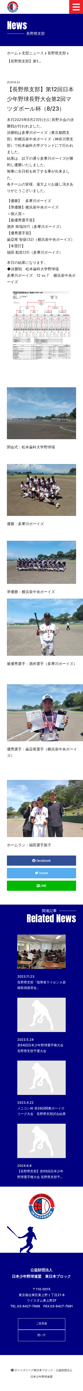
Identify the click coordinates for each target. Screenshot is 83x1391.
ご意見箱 (41, 1323)
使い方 (41, 1335)
